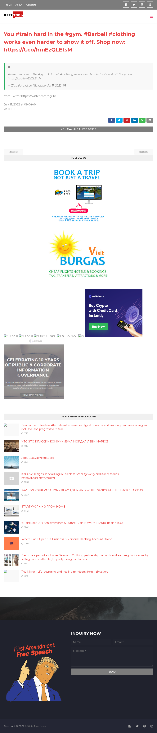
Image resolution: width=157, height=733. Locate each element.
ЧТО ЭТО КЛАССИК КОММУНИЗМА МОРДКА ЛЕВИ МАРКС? (64, 441)
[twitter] (134, 5)
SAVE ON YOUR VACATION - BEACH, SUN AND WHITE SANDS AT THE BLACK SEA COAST (83, 490)
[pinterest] (150, 5)
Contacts (31, 4)
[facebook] (126, 5)
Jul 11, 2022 (54, 85)
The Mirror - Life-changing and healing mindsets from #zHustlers (64, 571)
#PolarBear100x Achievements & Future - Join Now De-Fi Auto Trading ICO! (72, 523)
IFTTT (12, 109)
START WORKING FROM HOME (43, 506)
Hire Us (7, 4)
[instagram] (142, 5)
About (18, 4)
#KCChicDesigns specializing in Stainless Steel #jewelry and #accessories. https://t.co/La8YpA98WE (70, 476)
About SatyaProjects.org (37, 458)
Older (143, 152)
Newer (14, 152)
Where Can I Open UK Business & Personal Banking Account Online (66, 539)
